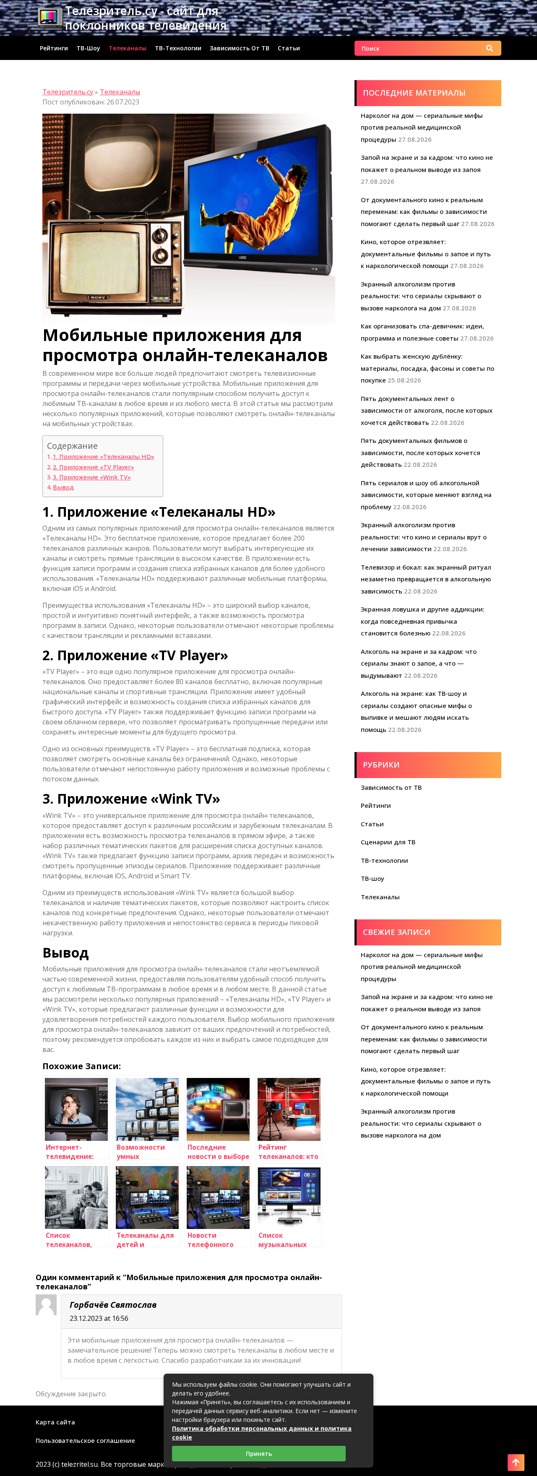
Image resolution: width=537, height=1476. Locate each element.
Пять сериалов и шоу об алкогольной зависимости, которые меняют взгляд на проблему (426, 495)
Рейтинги (54, 48)
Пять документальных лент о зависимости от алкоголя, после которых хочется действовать (427, 410)
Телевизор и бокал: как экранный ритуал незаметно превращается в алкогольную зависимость (426, 579)
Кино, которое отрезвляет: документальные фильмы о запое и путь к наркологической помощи (426, 253)
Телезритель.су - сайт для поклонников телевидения (146, 18)
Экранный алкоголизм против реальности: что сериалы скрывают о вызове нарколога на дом (421, 296)
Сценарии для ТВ (388, 842)
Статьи (289, 48)
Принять (259, 1454)
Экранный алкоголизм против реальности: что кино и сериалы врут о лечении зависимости (424, 537)
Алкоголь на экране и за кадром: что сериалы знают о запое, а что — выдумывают (419, 663)
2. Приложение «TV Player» (93, 467)
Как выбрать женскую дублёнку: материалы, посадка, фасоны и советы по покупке (427, 368)
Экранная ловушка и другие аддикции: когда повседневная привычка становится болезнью (423, 621)
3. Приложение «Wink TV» (92, 477)
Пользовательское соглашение (85, 1440)
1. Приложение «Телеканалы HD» (103, 457)
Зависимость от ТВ (239, 48)
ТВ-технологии (178, 48)
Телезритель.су (67, 91)
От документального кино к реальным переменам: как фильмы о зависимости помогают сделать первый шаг (424, 211)
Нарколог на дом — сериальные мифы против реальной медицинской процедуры (422, 127)
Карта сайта (55, 1422)
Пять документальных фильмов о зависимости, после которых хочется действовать (420, 452)
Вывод (63, 487)
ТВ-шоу (88, 48)
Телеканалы (127, 48)
